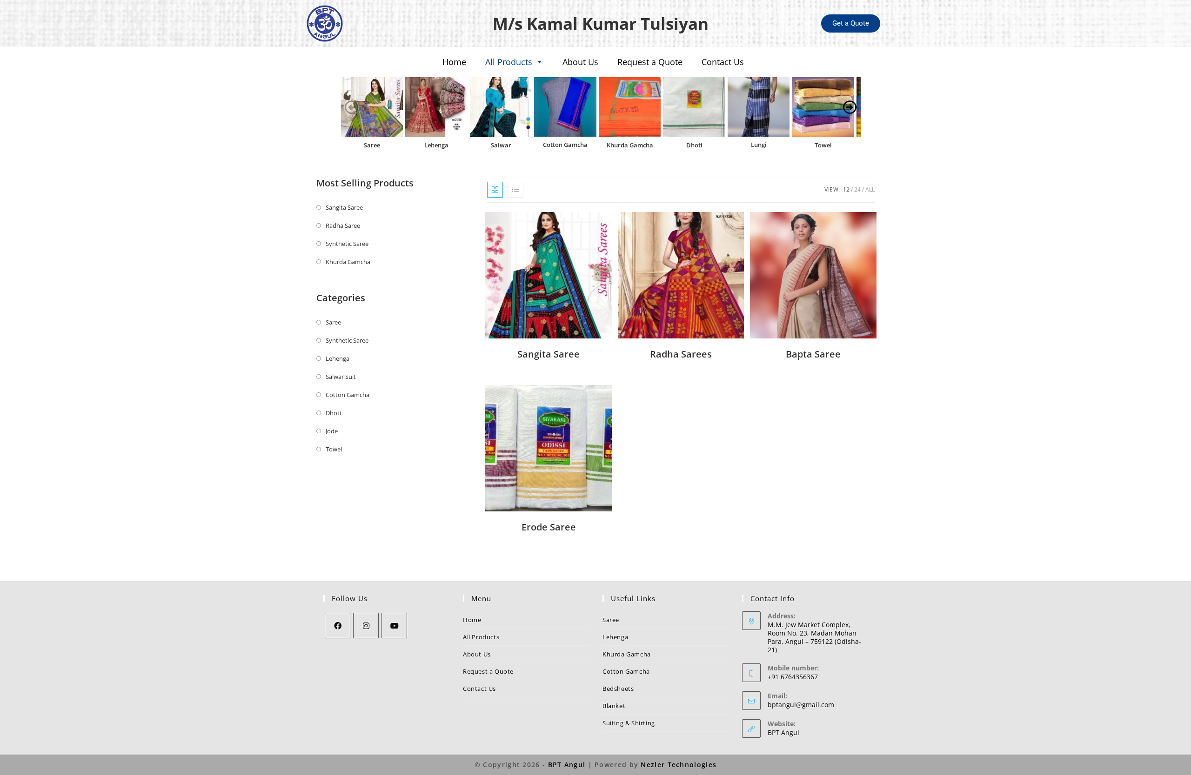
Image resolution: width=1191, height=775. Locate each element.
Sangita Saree (344, 207)
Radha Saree (343, 225)
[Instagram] (366, 625)
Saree (372, 145)
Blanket (613, 706)
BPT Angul (783, 732)
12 (846, 189)
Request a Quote (649, 61)
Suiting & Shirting (628, 723)
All (870, 189)
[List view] (515, 190)
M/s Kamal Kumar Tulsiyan (601, 23)
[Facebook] (337, 625)
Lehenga (436, 145)
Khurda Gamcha (630, 145)
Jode (332, 431)
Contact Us (723, 61)
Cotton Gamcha (565, 144)
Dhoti (694, 145)
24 (857, 189)
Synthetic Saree (347, 243)
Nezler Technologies (678, 764)
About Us (580, 61)
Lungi (759, 144)
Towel (823, 145)
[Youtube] (394, 625)
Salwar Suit (341, 376)
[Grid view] (495, 190)
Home (454, 61)
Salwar (501, 145)
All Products (508, 61)
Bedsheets (618, 688)
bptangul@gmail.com (801, 704)
